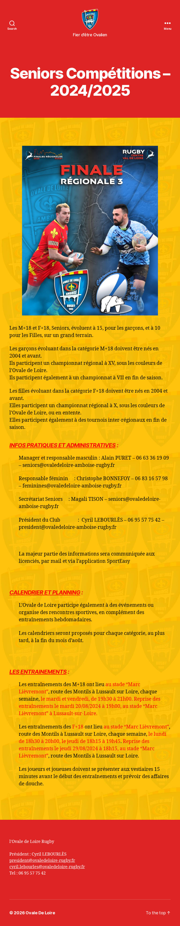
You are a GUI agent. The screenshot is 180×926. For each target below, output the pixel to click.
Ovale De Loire (40, 912)
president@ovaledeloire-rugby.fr (42, 860)
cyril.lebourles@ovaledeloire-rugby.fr (47, 867)
